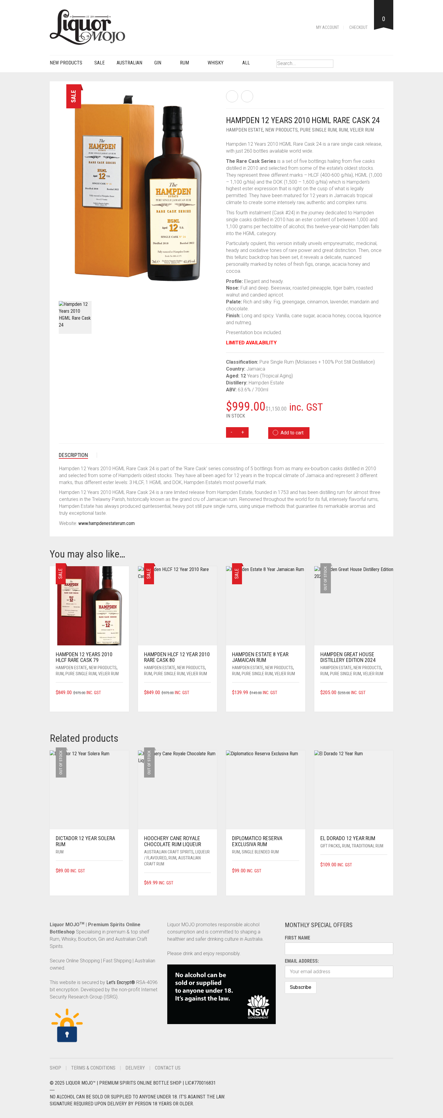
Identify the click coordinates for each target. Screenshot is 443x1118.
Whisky (216, 63)
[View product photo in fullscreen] (207, 282)
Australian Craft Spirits (168, 851)
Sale (99, 63)
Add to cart (292, 433)
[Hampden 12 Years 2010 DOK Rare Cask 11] (247, 96)
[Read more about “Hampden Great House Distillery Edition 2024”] (385, 692)
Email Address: (302, 961)
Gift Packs (330, 845)
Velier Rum (362, 130)
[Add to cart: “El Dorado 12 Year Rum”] (385, 865)
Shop (55, 1068)
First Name (297, 938)
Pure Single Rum (318, 130)
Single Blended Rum (260, 851)
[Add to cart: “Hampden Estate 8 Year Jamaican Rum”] (297, 692)
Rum (184, 63)
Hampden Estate (244, 130)
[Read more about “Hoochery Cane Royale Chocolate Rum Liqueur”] (209, 883)
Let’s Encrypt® (120, 982)
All (246, 63)
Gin (157, 63)
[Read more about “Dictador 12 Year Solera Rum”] (121, 871)
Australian (129, 63)
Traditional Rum (367, 845)
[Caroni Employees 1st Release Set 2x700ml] (232, 96)
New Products (66, 63)
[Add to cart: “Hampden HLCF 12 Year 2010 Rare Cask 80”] (209, 692)
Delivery (135, 1068)
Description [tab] (73, 455)
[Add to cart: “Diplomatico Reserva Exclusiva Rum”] (297, 871)
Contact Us (168, 1068)
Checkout (358, 27)
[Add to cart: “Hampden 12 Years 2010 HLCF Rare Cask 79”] (121, 692)
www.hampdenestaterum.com (106, 523)
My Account (327, 27)
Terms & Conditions (93, 1068)
